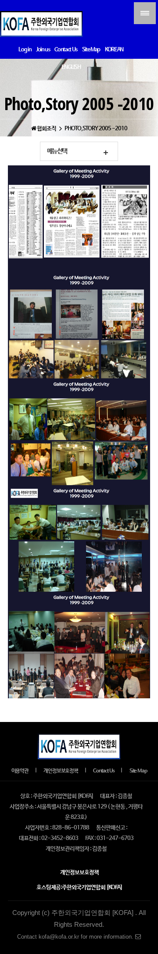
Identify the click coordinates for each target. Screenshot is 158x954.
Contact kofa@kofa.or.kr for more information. (76, 936)
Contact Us (103, 771)
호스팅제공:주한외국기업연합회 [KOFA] (79, 887)
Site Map (138, 771)
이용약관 (20, 771)
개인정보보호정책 (60, 771)
